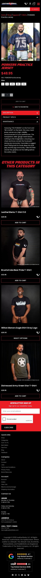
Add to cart (20, 101)
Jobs (2, 465)
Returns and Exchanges (8, 487)
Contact (3, 463)
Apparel (16, 15)
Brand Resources (6, 472)
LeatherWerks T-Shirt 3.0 (13, 212)
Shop (9, 15)
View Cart (4, 485)
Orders (3, 482)
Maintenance (8, 121)
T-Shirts (24, 15)
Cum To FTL (5, 443)
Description (8, 112)
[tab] (20, 113)
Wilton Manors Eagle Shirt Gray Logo (19, 328)
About (3, 460)
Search (36, 9)
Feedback (4, 453)
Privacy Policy (5, 470)
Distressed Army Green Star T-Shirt (19, 386)
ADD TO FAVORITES (21, 107)
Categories (4, 440)
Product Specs (9, 117)
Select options (20, 338)
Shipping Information (8, 490)
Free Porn (4, 448)
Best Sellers (4, 445)
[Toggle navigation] (38, 4)
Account (4, 480)
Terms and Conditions (8, 467)
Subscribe (8, 427)
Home (3, 15)
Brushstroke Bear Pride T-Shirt (16, 270)
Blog (2, 450)
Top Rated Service (24, 556)
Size (3, 80)
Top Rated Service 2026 (20, 567)
